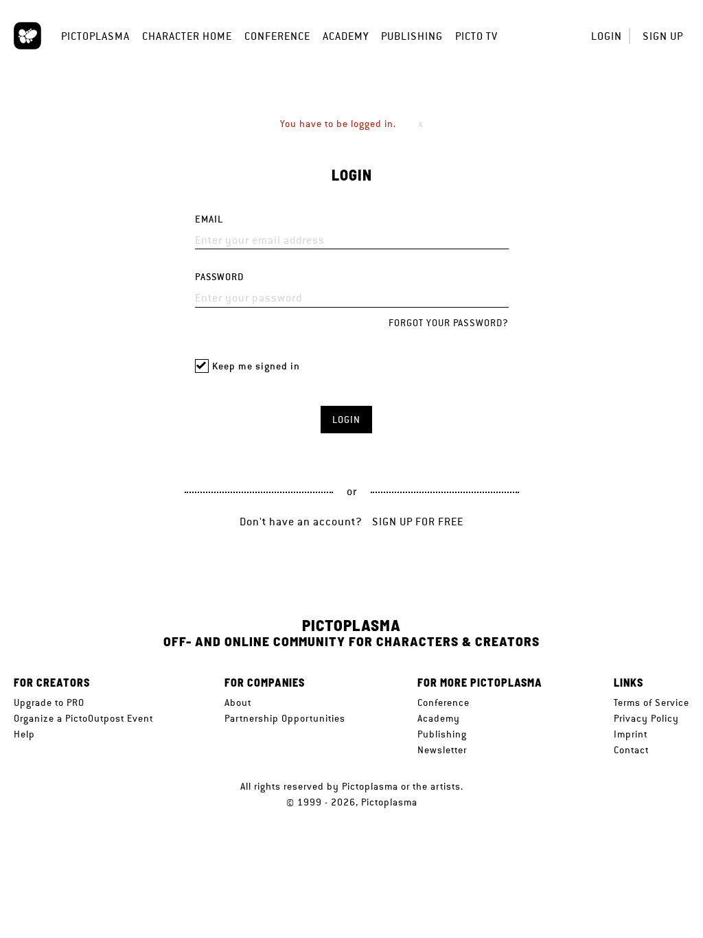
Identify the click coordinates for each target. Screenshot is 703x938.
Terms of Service (651, 702)
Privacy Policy (646, 718)
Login (606, 36)
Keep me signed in (256, 366)
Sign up (663, 36)
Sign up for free (417, 521)
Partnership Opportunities (284, 718)
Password (219, 277)
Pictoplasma (95, 36)
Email (209, 219)
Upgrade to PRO (49, 702)
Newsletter (442, 750)
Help (24, 734)
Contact (631, 750)
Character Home (187, 36)
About (237, 702)
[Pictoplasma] (27, 35)
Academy (346, 36)
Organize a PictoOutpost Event (83, 718)
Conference (277, 36)
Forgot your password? (449, 323)
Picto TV (476, 36)
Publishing (412, 36)
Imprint (630, 734)
